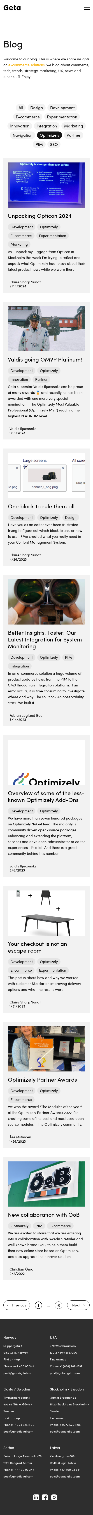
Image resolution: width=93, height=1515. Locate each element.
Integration (47, 126)
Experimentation (62, 117)
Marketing (73, 126)
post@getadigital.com (18, 1373)
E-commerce (28, 117)
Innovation (19, 126)
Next (76, 1305)
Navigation (23, 135)
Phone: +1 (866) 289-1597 (66, 1366)
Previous (19, 1305)
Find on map (11, 1359)
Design (36, 107)
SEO (54, 144)
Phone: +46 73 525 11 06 (18, 1425)
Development (62, 107)
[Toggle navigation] (87, 8)
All (21, 107)
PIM (39, 144)
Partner (74, 135)
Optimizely (49, 135)
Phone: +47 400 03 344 (18, 1366)
